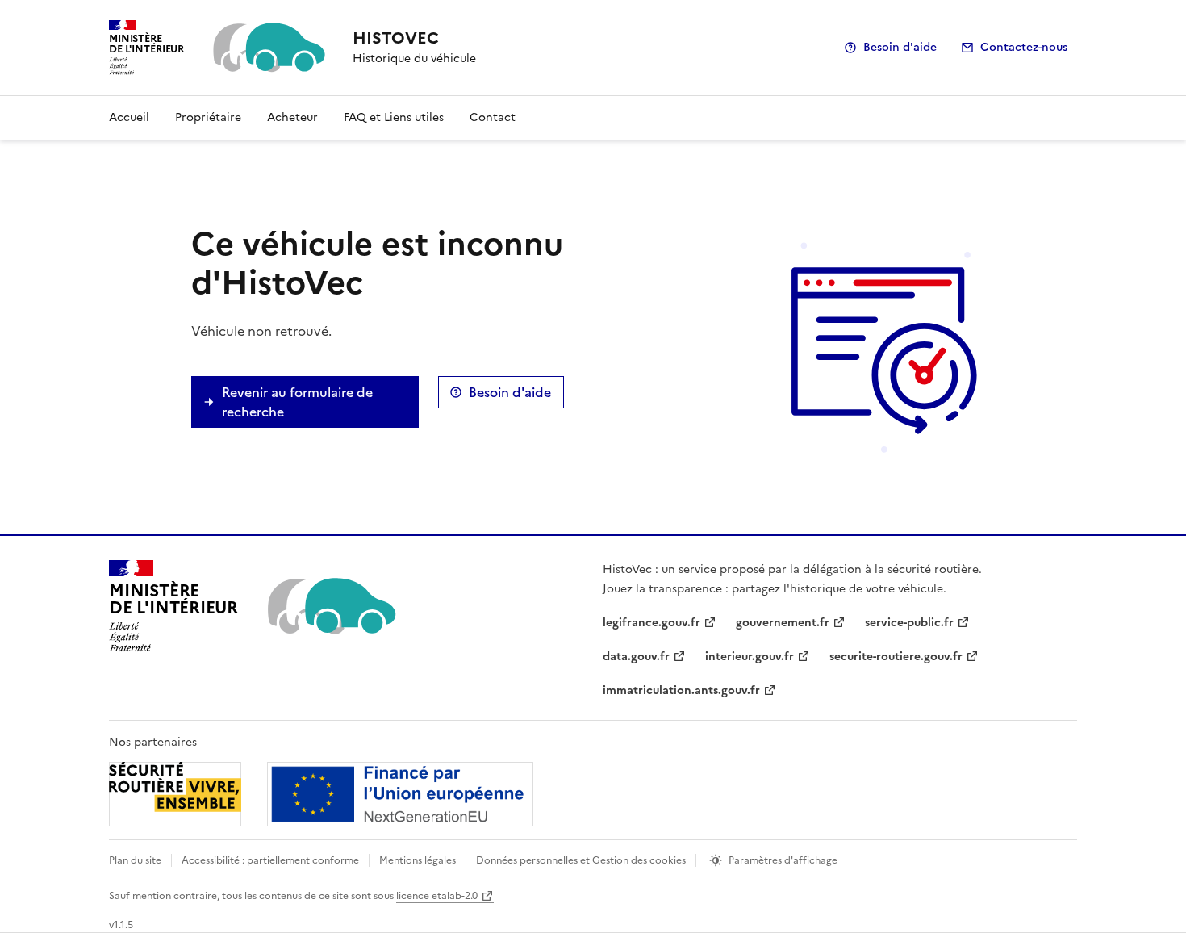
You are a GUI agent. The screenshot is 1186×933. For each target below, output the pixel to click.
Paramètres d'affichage (783, 860)
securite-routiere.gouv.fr (896, 656)
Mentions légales (417, 860)
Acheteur (292, 117)
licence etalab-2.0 (437, 896)
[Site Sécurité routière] (321, 794)
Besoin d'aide (900, 47)
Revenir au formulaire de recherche (297, 402)
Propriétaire (208, 117)
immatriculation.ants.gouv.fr (681, 690)
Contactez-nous (1023, 47)
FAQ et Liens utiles (394, 117)
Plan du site (135, 860)
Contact (493, 117)
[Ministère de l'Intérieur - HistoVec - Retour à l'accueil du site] (330, 606)
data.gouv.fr (636, 656)
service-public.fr (909, 622)
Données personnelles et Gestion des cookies (581, 860)
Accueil (129, 117)
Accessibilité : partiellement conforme (270, 860)
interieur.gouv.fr (749, 656)
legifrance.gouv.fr (651, 622)
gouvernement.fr (782, 622)
